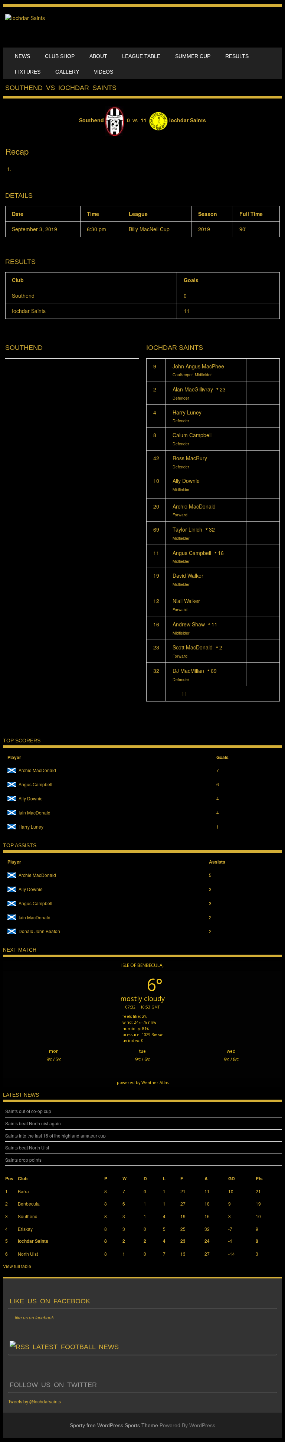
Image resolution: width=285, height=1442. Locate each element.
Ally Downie (186, 480)
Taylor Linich (187, 529)
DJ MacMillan (188, 670)
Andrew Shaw (189, 624)
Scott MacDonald (193, 647)
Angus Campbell (192, 553)
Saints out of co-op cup (28, 1111)
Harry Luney (187, 412)
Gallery (67, 72)
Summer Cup (192, 56)
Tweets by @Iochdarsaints (34, 1401)
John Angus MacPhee (198, 366)
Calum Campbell (192, 435)
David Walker (188, 575)
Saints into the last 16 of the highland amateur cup (55, 1135)
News (22, 56)
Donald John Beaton (39, 931)
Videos (103, 72)
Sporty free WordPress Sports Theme (114, 1425)
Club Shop (60, 56)
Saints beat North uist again (33, 1123)
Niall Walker (186, 600)
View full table (17, 1266)
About (98, 56)
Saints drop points (23, 1159)
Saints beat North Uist (27, 1147)
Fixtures (27, 72)
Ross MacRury (190, 458)
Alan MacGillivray (193, 389)
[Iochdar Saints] (25, 18)
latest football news (76, 1347)
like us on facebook (50, 1301)
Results (237, 56)
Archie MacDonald (194, 506)
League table (141, 56)
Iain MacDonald (34, 812)
